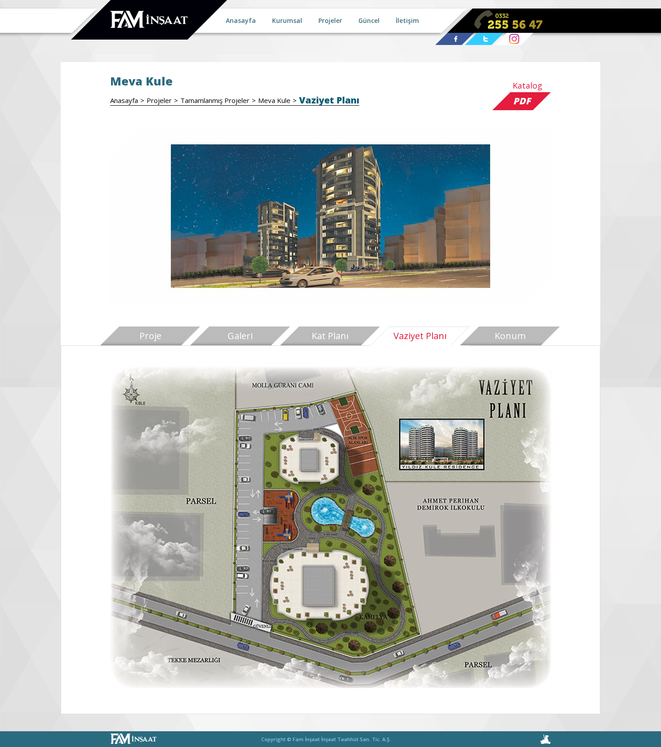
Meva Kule (274, 100)
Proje (150, 336)
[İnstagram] (514, 39)
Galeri (240, 336)
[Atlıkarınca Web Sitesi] (520, 739)
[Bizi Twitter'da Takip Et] (484, 39)
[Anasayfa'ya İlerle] (149, 20)
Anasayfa (124, 100)
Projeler (159, 100)
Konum (510, 336)
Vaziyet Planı (329, 100)
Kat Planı (330, 336)
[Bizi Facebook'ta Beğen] (454, 39)
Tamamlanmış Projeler (215, 100)
